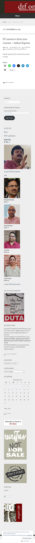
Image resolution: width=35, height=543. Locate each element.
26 (12, 399)
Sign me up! (9, 118)
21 (20, 396)
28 (20, 399)
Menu (17, 16)
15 (24, 393)
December (16, 22)
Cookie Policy (29, 535)
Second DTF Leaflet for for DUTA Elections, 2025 (17, 328)
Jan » (9, 408)
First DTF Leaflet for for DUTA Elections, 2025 (16, 337)
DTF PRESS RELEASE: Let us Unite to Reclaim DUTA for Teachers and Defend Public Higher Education (16, 347)
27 (16, 399)
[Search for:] (12, 102)
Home (4, 22)
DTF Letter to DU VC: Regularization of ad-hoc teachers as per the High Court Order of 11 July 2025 (17, 333)
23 (28, 396)
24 (5, 399)
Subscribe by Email (12, 108)
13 (16, 393)
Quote (6, 47)
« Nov (5, 408)
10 (5, 393)
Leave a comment (9, 82)
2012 (9, 22)
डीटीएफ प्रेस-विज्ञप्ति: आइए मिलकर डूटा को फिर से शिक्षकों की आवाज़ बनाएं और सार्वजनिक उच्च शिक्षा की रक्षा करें (17, 341)
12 (12, 393)
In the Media (27, 47)
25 (9, 399)
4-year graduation (9, 49)
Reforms (24, 49)
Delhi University (18, 49)
